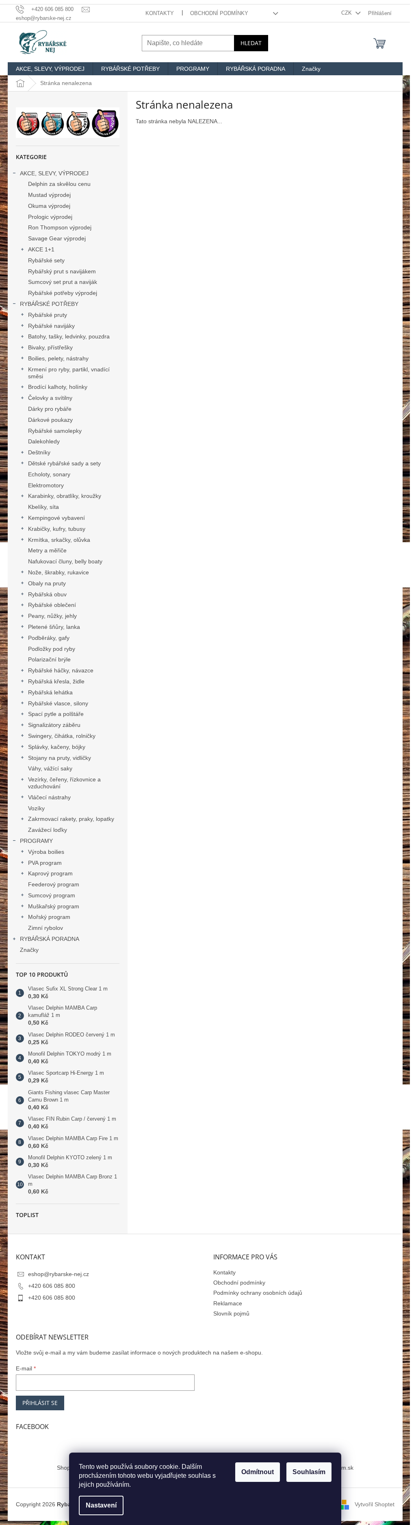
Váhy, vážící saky (50, 768)
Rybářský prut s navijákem (62, 271)
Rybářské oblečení (52, 605)
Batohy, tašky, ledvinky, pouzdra (69, 336)
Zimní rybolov (45, 928)
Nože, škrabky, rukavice (58, 572)
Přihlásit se (40, 1403)
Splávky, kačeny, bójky (56, 747)
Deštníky (39, 452)
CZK (347, 13)
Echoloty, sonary (49, 474)
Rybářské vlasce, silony (58, 703)
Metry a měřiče (47, 550)
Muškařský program (53, 906)
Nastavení (101, 1505)
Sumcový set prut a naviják (62, 282)
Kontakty (159, 13)
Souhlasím (308, 1471)
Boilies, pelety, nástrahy (58, 358)
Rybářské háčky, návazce (60, 670)
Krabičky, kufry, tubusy (56, 529)
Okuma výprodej (49, 206)
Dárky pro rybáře (50, 409)
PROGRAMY (36, 841)
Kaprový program (50, 873)
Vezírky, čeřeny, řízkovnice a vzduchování (64, 783)
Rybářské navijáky (51, 326)
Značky (29, 950)
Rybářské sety (46, 260)
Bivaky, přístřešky (50, 347)
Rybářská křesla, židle (56, 681)
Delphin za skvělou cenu (59, 184)
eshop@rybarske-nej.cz (58, 1274)
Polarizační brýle (49, 659)
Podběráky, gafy (48, 638)
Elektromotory (46, 485)
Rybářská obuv (47, 594)
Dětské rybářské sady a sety (64, 463)
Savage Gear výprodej (57, 238)
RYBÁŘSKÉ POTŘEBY (49, 304)
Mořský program (49, 917)
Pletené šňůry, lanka (54, 627)
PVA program (45, 863)
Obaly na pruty (47, 583)
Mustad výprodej (49, 195)
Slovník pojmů (231, 1313)
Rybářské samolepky (55, 431)
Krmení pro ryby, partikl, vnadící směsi (69, 373)
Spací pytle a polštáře (56, 714)
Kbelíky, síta (43, 507)
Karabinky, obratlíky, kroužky (64, 496)
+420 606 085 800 (51, 1286)
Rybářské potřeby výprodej (62, 293)
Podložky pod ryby (51, 649)
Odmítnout (257, 1471)
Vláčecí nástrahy (49, 797)
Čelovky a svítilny (50, 398)
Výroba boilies (46, 852)
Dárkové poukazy (50, 420)
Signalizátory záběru (54, 725)
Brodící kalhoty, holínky (57, 387)
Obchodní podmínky (219, 13)
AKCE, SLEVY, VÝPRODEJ (54, 173)
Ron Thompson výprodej (59, 227)
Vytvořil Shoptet (374, 1504)
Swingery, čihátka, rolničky (61, 736)
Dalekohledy (44, 441)
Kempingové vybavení (56, 518)
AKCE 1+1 (41, 249)
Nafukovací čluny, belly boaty (65, 561)
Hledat (251, 43)
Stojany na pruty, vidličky (59, 758)
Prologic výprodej (50, 217)
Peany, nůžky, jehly (52, 616)
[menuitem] (50, 68)
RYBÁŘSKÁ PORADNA (49, 939)
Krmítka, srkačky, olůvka (59, 540)
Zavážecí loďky (47, 830)
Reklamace (227, 1303)
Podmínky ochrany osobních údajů (257, 1292)
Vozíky (36, 808)
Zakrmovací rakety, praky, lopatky (71, 819)
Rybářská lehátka (50, 692)
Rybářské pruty (47, 315)
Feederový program (53, 884)
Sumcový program (51, 895)
